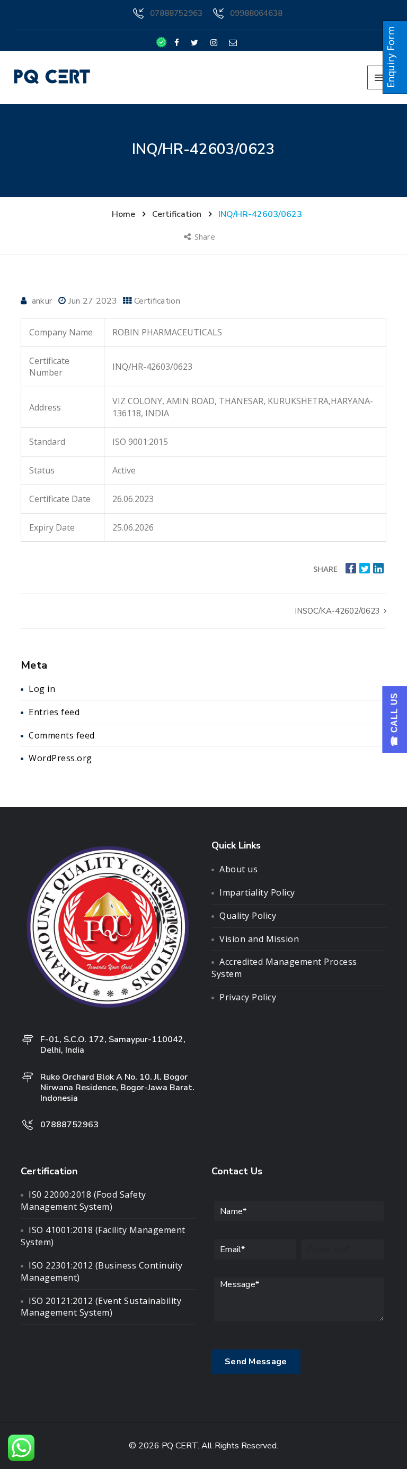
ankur (42, 301)
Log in (42, 689)
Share (205, 236)
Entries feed (54, 712)
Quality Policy (247, 915)
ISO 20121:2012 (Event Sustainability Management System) (101, 1307)
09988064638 (256, 13)
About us (238, 869)
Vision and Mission (259, 939)
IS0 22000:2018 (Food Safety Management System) (83, 1200)
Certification (157, 301)
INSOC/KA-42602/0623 (338, 611)
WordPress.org (60, 758)
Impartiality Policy (257, 892)
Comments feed (62, 735)
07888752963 (176, 13)
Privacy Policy (247, 997)
